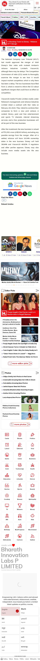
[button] (10, 54)
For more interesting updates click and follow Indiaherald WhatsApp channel (20, 176)
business (28, 129)
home (1, 659)
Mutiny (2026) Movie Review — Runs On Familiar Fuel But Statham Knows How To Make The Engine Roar (11, 338)
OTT (4, 200)
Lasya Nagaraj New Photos (12, 398)
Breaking (15, 50)
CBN (21, 17)
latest (27, 659)
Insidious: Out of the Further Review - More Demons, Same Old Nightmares (10, 330)
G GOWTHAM (11, 48)
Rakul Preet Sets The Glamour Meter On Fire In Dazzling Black (20, 357)
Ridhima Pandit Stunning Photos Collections (11, 407)
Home (9, 50)
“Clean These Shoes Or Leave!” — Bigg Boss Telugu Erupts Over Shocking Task (19, 354)
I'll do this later (9, 9)
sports (8, 117)
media (12, 99)
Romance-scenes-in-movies (10, 13)
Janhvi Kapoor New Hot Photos (14, 387)
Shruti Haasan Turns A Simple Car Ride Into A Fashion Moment (19, 347)
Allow (25, 9)
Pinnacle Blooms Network (29, 13)
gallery (5, 659)
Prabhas (15, 17)
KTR (26, 17)
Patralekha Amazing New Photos (15, 383)
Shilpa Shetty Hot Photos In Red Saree (17, 377)
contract (19, 105)
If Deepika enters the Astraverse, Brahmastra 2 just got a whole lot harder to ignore (11, 322)
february (4, 108)
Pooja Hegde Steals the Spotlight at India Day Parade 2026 (20, 344)
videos (11, 659)
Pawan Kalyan (5, 17)
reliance (4, 68)
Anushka (33, 17)
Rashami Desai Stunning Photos (11, 415)
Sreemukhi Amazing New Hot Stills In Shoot (19, 380)
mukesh (27, 65)
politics (22, 659)
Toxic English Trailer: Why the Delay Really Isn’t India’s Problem (20, 350)
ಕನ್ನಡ (34, 7)
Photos (8, 373)
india (16, 65)
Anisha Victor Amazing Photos (14, 393)
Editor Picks (10, 290)
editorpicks (33, 659)
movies (16, 659)
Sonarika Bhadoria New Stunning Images (18, 390)
